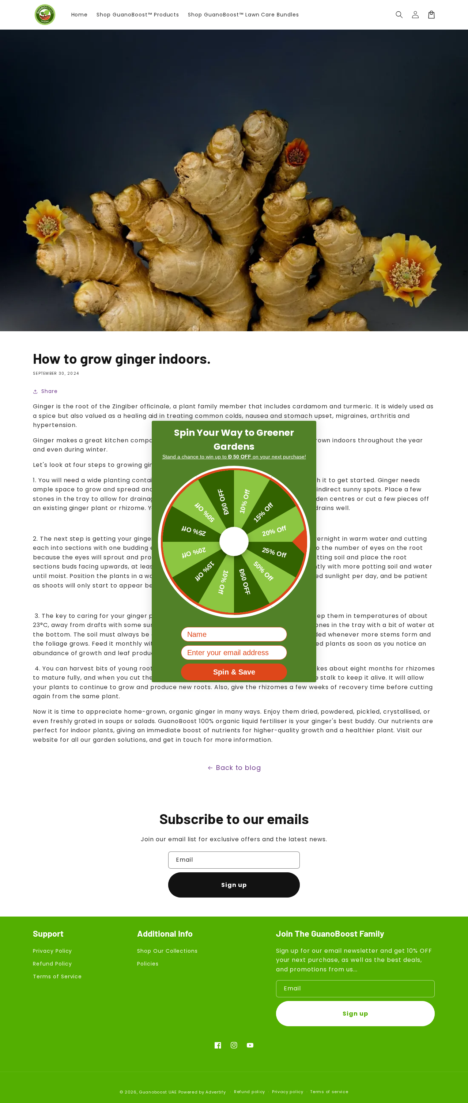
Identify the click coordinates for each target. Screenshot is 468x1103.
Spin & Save (234, 672)
